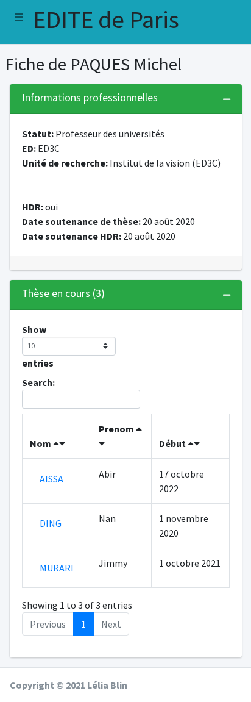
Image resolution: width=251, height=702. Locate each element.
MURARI (57, 568)
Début (173, 443)
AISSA (51, 479)
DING (51, 523)
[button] (19, 17)
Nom (41, 443)
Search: (38, 382)
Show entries (38, 346)
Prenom (117, 429)
